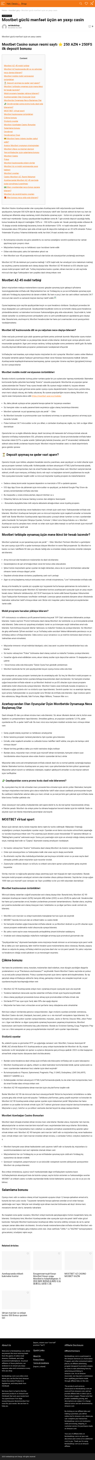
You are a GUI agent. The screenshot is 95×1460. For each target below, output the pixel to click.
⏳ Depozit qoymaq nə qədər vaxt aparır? (22, 83)
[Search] (81, 3)
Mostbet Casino (11, 156)
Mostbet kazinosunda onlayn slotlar (19, 163)
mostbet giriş (14, 10)
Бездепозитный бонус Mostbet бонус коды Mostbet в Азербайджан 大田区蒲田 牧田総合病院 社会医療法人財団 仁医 (47, 1278)
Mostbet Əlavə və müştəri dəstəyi (19, 149)
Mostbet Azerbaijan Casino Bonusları (20, 125)
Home (4, 10)
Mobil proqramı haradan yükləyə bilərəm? (21, 93)
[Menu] (3, 3)
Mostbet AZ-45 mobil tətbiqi (16, 65)
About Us (37, 1356)
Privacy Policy (38, 1360)
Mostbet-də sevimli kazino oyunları (19, 194)
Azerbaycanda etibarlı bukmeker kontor (12, 1274)
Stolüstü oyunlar (11, 121)
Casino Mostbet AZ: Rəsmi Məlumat (19, 177)
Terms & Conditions (41, 1363)
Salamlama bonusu (12, 128)
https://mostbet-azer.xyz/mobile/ (46, 396)
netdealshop (14, 25)
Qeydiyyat (8, 131)
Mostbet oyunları (11, 173)
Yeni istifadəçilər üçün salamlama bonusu (21, 152)
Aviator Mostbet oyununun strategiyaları (21, 145)
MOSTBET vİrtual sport (14, 111)
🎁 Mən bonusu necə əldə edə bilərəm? (21, 197)
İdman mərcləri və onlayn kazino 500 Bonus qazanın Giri (14, 1315)
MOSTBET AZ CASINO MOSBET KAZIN (75, 1274)
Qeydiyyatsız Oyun (12, 135)
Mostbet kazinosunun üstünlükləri (18, 114)
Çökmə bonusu (10, 118)
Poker (6, 159)
